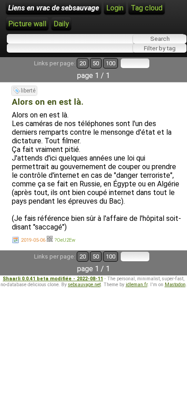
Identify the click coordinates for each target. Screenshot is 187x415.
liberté (28, 91)
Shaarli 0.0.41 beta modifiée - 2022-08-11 (53, 279)
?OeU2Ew (64, 240)
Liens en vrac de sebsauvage (53, 8)
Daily (61, 24)
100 (110, 63)
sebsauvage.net (84, 285)
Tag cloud (146, 8)
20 (82, 63)
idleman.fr (137, 285)
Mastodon (175, 285)
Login (114, 8)
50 (96, 63)
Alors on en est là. (48, 102)
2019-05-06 (33, 240)
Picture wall (27, 24)
